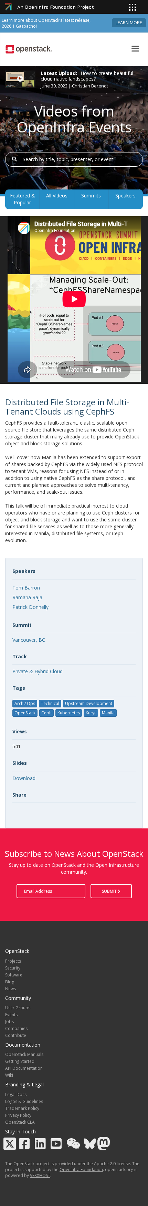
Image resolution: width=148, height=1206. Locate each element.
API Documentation (24, 1068)
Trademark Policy (22, 1108)
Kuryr (91, 713)
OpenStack (24, 713)
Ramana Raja (27, 597)
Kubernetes (68, 713)
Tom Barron (26, 587)
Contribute (15, 1035)
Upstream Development (88, 703)
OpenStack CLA (20, 1122)
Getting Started (19, 1061)
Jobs (9, 1021)
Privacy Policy (18, 1115)
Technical (50, 703)
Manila (108, 713)
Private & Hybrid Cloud (37, 671)
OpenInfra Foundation (81, 1169)
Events (11, 1015)
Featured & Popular (22, 199)
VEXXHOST (40, 1175)
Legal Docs (16, 1094)
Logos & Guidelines (24, 1101)
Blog (9, 982)
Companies (16, 1028)
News (10, 989)
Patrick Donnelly (30, 607)
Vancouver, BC (28, 640)
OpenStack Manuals (24, 1054)
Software (13, 975)
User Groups (17, 1008)
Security (12, 968)
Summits (91, 195)
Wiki (9, 1075)
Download (23, 778)
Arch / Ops (24, 703)
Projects (13, 961)
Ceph (46, 713)
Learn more (129, 23)
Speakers (125, 195)
